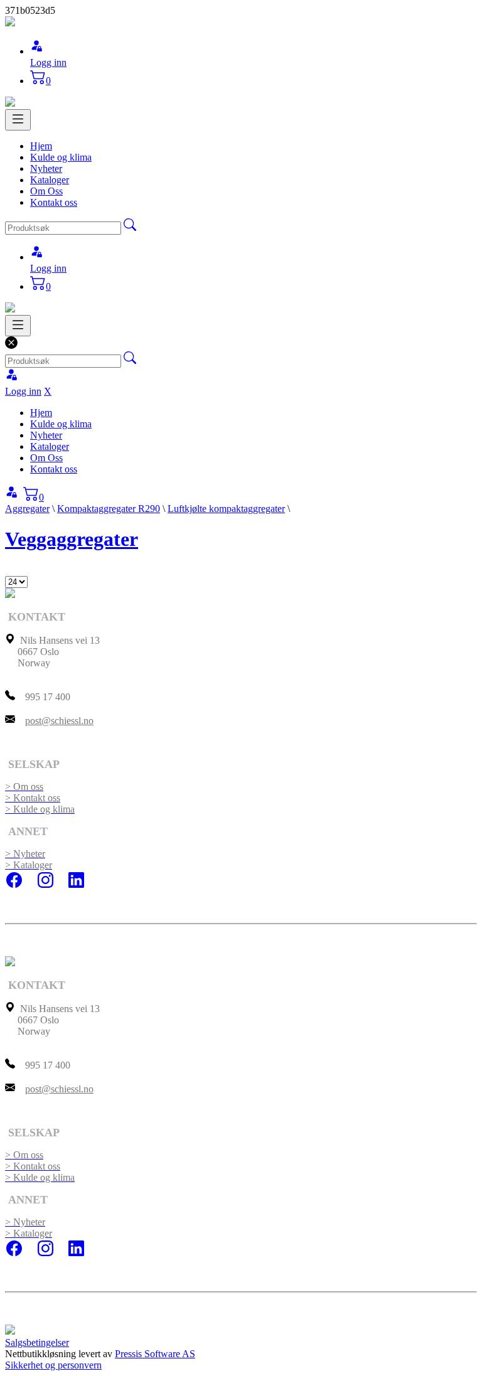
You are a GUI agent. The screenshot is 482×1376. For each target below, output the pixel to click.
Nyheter (46, 168)
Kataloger (49, 179)
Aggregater (27, 508)
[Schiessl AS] (10, 23)
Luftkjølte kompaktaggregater (226, 508)
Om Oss (46, 191)
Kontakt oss (53, 202)
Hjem (41, 146)
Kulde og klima (61, 157)
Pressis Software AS (155, 1353)
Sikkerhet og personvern (53, 1365)
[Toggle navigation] (18, 120)
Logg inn (48, 62)
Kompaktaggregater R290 (108, 508)
